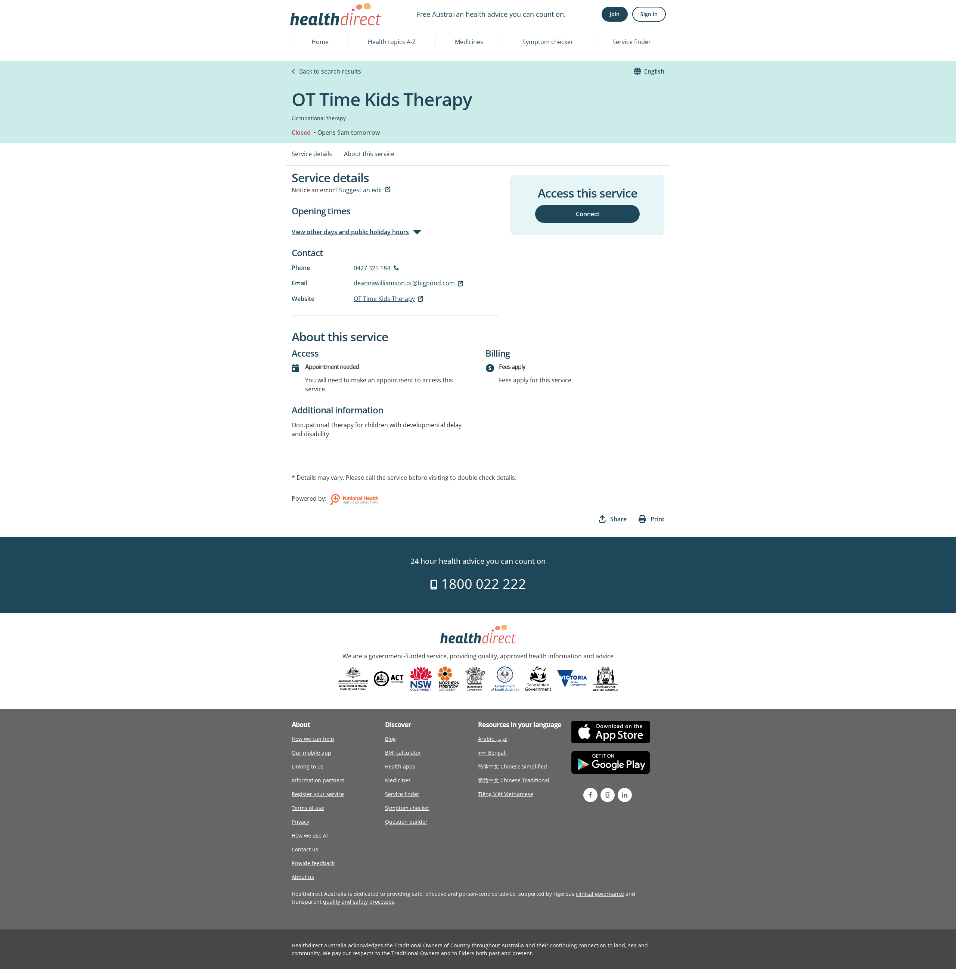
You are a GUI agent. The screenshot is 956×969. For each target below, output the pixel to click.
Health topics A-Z (392, 42)
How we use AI (310, 835)
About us (303, 877)
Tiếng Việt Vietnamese (505, 794)
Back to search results (330, 71)
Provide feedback (313, 863)
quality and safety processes (358, 901)
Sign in (649, 14)
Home (320, 42)
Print (657, 519)
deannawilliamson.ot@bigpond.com (404, 283)
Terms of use (308, 807)
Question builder (406, 821)
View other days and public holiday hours (350, 232)
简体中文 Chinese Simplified (512, 766)
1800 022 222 (482, 584)
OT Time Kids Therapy (384, 299)
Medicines (469, 42)
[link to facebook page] (590, 795)
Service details (312, 154)
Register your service (318, 794)
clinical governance (600, 893)
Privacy (300, 821)
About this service (369, 154)
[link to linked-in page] (625, 795)
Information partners (318, 780)
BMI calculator (403, 752)
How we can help (313, 738)
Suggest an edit (360, 190)
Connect (587, 213)
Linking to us (307, 766)
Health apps (400, 766)
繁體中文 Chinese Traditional (513, 780)
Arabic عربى (493, 738)
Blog (390, 738)
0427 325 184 (372, 268)
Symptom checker (547, 42)
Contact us (305, 849)
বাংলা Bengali (492, 752)
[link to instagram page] (607, 795)
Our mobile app (311, 752)
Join (615, 14)
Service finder (631, 42)
